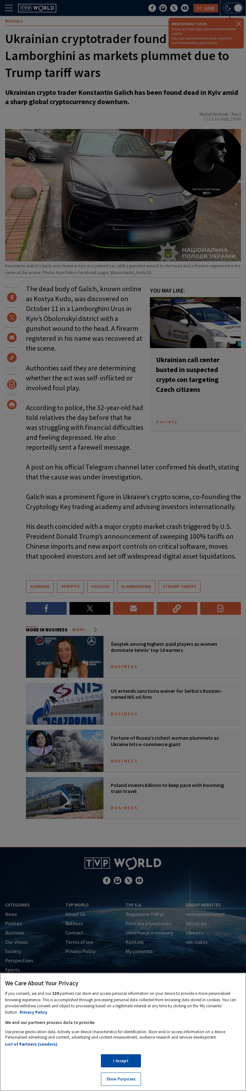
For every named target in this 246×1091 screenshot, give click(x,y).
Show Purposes (121, 1079)
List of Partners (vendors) (31, 1044)
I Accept (120, 1061)
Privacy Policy (33, 1012)
